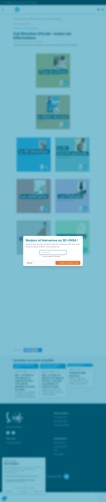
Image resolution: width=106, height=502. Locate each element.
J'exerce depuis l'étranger (51, 256)
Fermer (30, 263)
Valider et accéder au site (69, 263)
